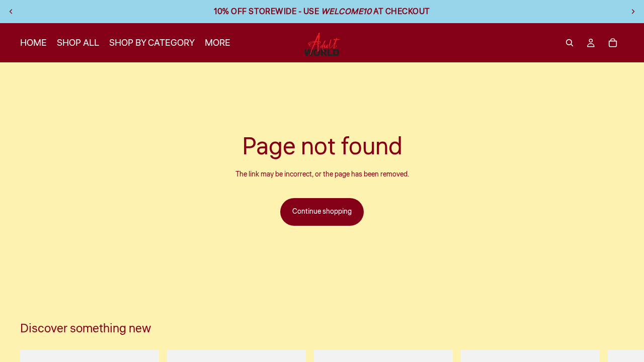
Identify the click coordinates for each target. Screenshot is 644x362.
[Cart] (613, 43)
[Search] (569, 43)
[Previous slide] (11, 12)
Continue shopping (322, 212)
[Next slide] (633, 12)
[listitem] (217, 43)
